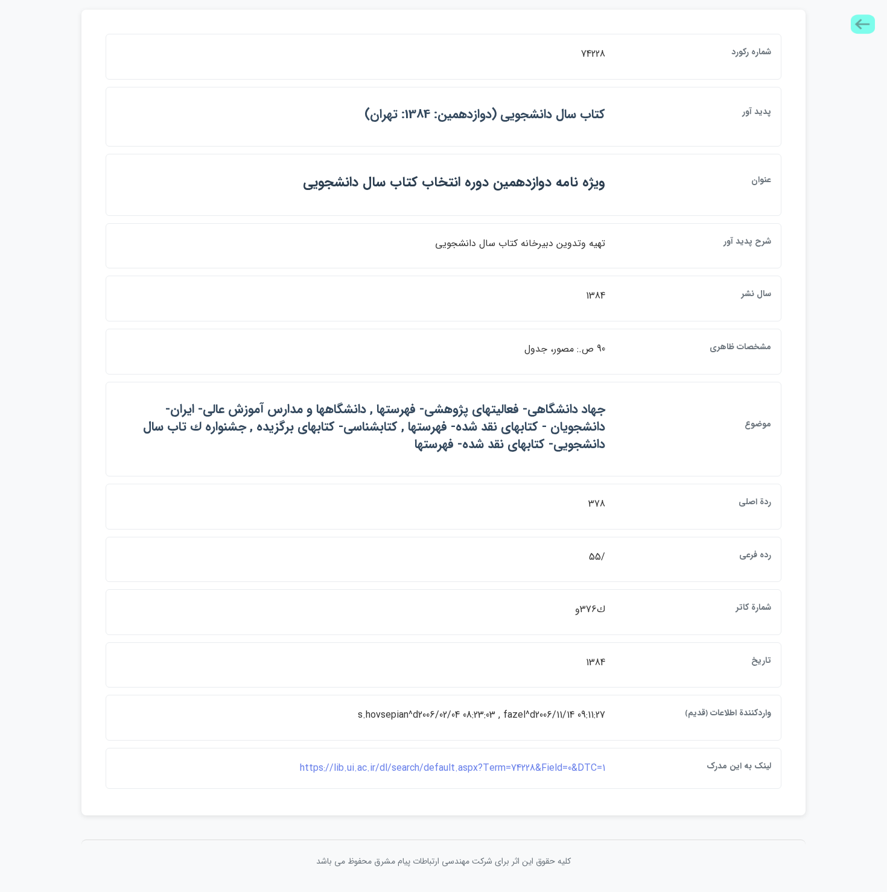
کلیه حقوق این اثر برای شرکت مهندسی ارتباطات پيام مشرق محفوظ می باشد (443, 861)
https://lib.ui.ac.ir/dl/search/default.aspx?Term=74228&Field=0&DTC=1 (452, 768)
